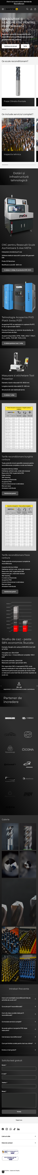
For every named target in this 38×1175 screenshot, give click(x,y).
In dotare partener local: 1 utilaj (13, 343)
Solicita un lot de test (10, 46)
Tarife (25, 46)
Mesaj (3, 1091)
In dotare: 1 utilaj (9, 395)
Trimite (19, 1111)
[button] (35, 9)
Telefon (4, 1082)
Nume (3, 1065)
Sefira (7, 1170)
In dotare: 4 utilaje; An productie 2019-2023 (17, 270)
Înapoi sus (19, 1120)
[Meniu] (3, 9)
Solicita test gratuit (10, 493)
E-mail (4, 1074)
